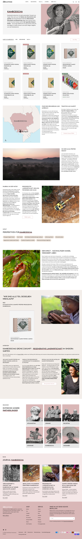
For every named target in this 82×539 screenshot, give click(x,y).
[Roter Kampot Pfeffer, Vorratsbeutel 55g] (31, 81)
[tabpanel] (41, 71)
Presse (39, 517)
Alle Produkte (29, 523)
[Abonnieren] (73, 518)
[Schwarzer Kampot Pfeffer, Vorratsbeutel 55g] (12, 81)
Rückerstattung (37, 532)
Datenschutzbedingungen (68, 521)
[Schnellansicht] (19, 45)
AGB (25, 532)
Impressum (21, 532)
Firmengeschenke (41, 523)
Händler (39, 515)
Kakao (27, 521)
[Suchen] (73, 2)
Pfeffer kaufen (28, 217)
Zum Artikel (5, 497)
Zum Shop (75, 39)
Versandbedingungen (46, 532)
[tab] (8, 40)
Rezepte (39, 521)
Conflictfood (8, 532)
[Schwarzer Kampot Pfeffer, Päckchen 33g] (12, 52)
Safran (27, 509)
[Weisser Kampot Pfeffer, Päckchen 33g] (51, 52)
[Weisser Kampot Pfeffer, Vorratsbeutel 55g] (51, 81)
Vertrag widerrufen (22, 534)
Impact (39, 511)
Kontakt (39, 519)
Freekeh (27, 513)
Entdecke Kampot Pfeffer (69, 133)
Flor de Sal (28, 517)
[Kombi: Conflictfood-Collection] (70, 81)
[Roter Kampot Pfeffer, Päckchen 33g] (31, 52)
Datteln (27, 515)
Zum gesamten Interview (49, 383)
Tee (27, 511)
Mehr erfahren (6, 515)
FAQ (39, 513)
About (39, 509)
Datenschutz (30, 532)
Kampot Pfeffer (21, 354)
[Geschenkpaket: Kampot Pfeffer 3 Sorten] (70, 52)
